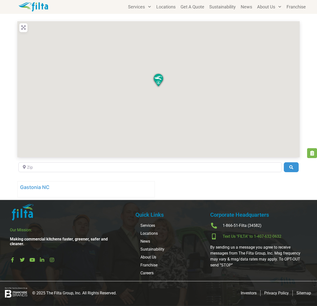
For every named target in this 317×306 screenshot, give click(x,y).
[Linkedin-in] (42, 260)
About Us (266, 6)
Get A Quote (192, 6)
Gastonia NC (35, 187)
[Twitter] (22, 260)
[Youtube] (32, 260)
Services (136, 6)
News (246, 6)
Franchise (296, 6)
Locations (166, 6)
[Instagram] (52, 260)
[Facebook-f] (12, 260)
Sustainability (222, 6)
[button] (158, 80)
